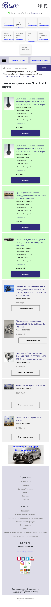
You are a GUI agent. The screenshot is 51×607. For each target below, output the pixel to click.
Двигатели (25, 511)
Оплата (25, 492)
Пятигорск (24, 47)
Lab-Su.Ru (31, 600)
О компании (26, 482)
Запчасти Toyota (11, 74)
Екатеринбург (19, 33)
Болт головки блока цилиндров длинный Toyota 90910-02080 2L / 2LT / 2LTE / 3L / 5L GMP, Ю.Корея (31, 102)
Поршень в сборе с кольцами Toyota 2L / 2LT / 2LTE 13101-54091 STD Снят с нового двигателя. (31, 356)
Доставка (25, 496)
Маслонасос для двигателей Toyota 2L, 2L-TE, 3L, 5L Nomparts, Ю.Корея (30, 324)
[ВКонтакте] (23, 558)
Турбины (25, 529)
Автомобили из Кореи (40, 60)
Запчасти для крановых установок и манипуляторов (25, 532)
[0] (45, 6)
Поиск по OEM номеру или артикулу (16, 68)
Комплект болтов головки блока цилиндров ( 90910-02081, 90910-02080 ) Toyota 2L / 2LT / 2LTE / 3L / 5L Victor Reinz (31, 290)
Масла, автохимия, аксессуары (25, 536)
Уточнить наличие (25, 308)
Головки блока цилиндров (25, 514)
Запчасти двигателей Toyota (31, 74)
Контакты (25, 499)
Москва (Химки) (31, 20)
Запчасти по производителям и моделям (20, 72)
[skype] (28, 558)
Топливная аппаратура (25, 521)
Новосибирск (42, 20)
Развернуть (21, 123)
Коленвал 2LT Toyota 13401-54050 (31, 385)
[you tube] (32, 558)
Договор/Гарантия (25, 489)
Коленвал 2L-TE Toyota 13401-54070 (29, 419)
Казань (41, 33)
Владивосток (7, 20)
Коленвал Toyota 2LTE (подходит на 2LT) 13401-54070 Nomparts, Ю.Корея (30, 242)
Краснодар (6, 33)
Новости (25, 485)
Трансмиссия (25, 525)
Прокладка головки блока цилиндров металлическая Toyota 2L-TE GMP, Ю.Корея (31, 196)
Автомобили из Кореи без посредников (25, 448)
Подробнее (25, 133)
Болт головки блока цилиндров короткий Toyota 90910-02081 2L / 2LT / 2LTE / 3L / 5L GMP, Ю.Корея (31, 149)
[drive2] (19, 558)
